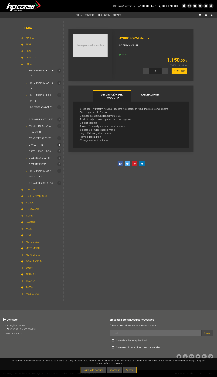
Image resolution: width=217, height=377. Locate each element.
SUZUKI (30, 268)
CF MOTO (31, 57)
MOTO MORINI (33, 248)
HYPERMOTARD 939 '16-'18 (44, 86)
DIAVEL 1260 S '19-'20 (44, 151)
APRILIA (30, 38)
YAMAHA (30, 281)
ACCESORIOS (32, 294)
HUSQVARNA (32, 209)
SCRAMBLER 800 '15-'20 (44, 119)
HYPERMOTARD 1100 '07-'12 (44, 98)
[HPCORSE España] (23, 10)
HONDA (30, 202)
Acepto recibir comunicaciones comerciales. (138, 347)
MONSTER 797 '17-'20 (44, 138)
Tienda (27, 28)
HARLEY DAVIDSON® (36, 196)
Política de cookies (93, 370)
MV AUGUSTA (33, 255)
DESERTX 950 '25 (44, 164)
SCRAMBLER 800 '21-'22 (44, 183)
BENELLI (30, 44)
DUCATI (29, 64)
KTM (28, 235)
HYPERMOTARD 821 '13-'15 (44, 73)
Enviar (207, 333)
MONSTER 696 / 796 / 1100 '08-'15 (44, 129)
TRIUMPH (31, 274)
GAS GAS (30, 189)
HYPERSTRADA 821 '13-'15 (44, 110)
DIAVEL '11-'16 (44, 145)
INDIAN (29, 215)
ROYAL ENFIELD (34, 261)
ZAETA (29, 287)
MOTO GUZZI (32, 241)
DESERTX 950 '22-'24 (44, 158)
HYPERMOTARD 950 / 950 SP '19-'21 (44, 174)
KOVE (29, 228)
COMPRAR (179, 71)
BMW (28, 51)
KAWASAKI (31, 222)
